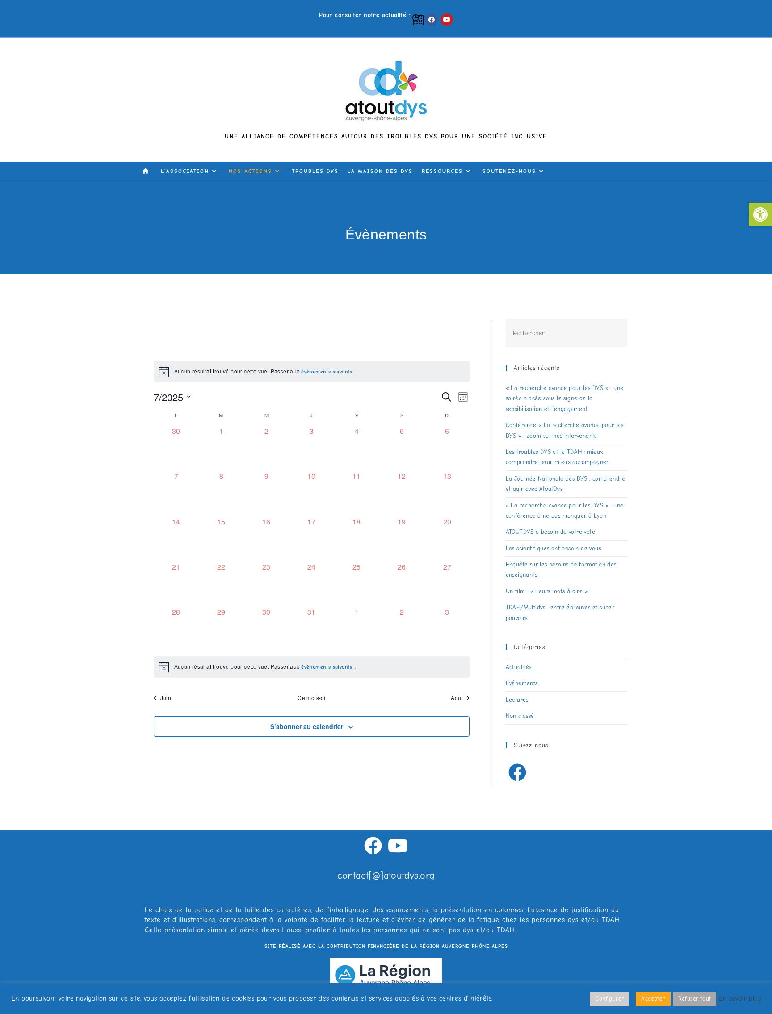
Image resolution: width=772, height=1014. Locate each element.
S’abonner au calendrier (306, 726)
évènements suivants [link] (327, 372)
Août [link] (457, 697)
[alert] (312, 667)
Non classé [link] (520, 715)
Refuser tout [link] (694, 998)
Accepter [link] (653, 998)
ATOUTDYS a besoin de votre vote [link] (550, 531)
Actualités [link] (519, 667)
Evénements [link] (522, 683)
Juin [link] (166, 697)
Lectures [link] (517, 699)
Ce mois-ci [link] (311, 697)
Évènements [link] (393, 248)
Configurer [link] (609, 998)
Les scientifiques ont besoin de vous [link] (553, 548)
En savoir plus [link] (739, 998)
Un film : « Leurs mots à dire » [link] (547, 591)
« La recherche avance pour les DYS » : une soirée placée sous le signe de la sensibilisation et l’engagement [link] (565, 398)
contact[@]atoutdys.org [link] (386, 875)
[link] (760, 214)
